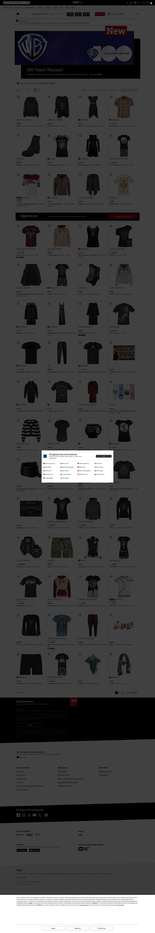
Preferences (102, 928)
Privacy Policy (120, 905)
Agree (53, 928)
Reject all (78, 928)
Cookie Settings (83, 905)
